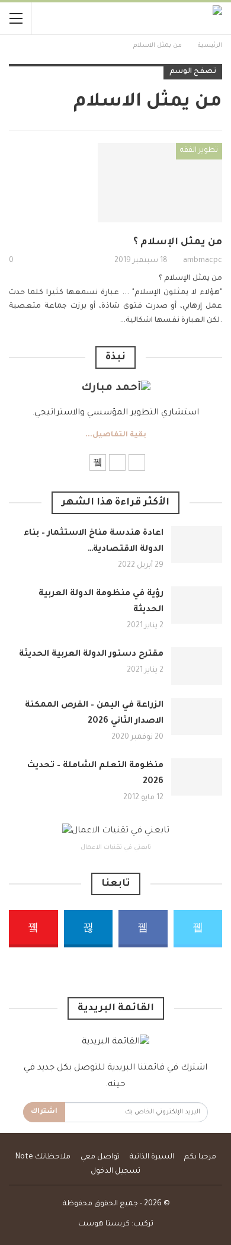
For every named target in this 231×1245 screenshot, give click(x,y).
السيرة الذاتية (152, 1157)
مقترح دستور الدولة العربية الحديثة (91, 654)
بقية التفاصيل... (115, 435)
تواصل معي (100, 1157)
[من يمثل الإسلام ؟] (160, 182)
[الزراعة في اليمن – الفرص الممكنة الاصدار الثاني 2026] (196, 717)
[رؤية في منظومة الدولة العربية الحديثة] (196, 605)
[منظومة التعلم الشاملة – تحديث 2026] (196, 777)
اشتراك (44, 1112)
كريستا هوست (104, 1224)
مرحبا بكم (200, 1157)
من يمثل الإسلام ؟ (177, 242)
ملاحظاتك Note (42, 1157)
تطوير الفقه (199, 150)
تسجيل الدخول (115, 1171)
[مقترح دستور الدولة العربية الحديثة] (196, 666)
